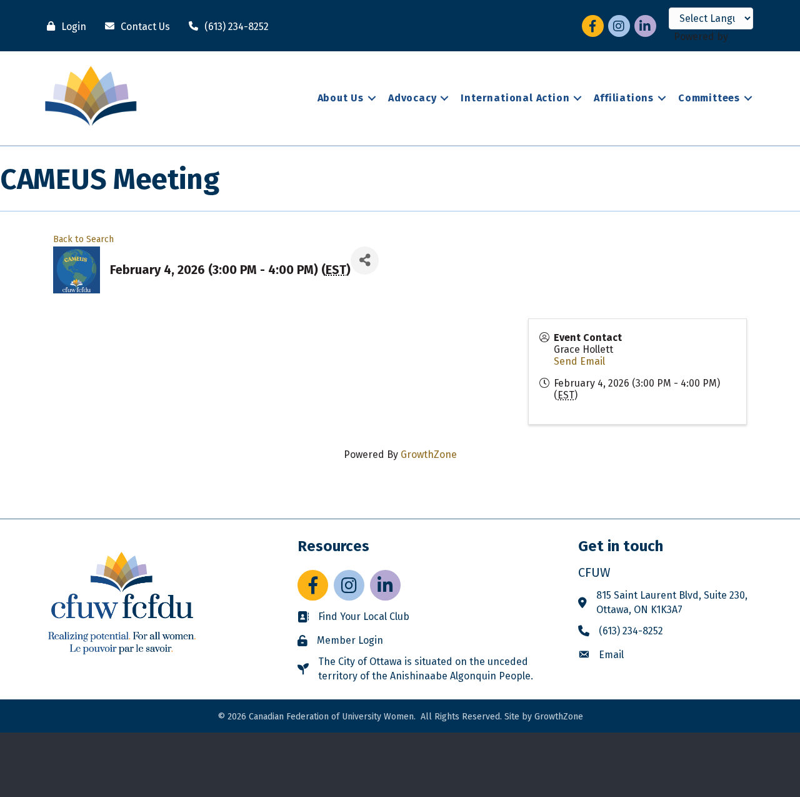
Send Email (579, 361)
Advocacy (412, 98)
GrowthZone (429, 454)
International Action (515, 98)
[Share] (365, 260)
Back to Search (83, 239)
